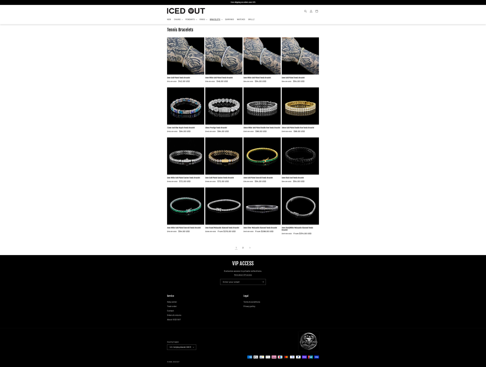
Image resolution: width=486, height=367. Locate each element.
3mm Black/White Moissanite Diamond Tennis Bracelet (297, 229)
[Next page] (250, 248)
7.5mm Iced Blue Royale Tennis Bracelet (181, 128)
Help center (172, 302)
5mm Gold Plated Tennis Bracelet (293, 78)
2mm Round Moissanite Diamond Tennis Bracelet (222, 228)
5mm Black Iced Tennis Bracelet (293, 178)
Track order (172, 306)
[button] (178, 19)
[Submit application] (263, 282)
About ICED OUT (174, 319)
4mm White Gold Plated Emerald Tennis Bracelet (184, 228)
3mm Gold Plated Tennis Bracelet (178, 78)
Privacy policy (249, 306)
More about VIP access (243, 275)
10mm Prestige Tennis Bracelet (216, 128)
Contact (170, 311)
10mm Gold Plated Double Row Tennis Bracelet (298, 128)
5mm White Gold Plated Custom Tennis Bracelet (183, 178)
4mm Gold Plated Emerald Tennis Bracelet (258, 178)
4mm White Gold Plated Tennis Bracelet (219, 78)
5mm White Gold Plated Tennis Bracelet (257, 78)
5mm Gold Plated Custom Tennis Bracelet (219, 178)
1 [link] (236, 247)
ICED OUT (176, 362)
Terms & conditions (252, 302)
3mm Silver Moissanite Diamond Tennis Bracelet (260, 228)
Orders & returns (174, 315)
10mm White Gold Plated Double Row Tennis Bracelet (262, 128)
